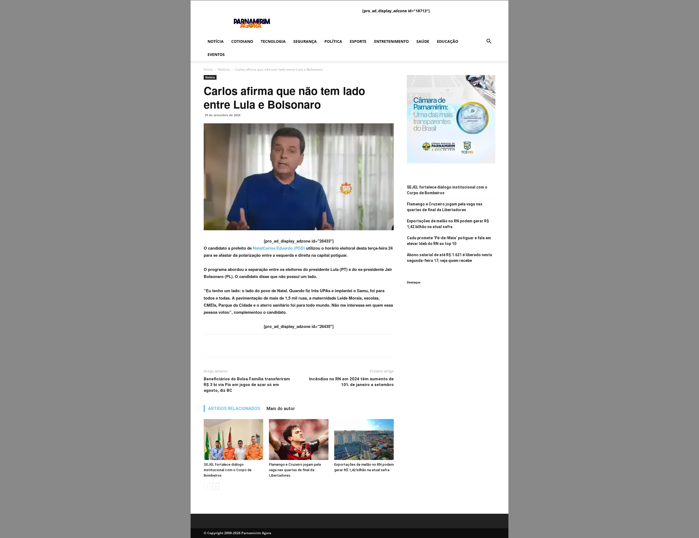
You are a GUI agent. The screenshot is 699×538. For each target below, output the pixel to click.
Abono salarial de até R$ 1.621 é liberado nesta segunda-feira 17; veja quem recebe (449, 258)
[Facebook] (209, 345)
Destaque (413, 282)
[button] (488, 41)
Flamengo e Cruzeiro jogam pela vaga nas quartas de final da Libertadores (295, 469)
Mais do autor (280, 408)
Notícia (216, 41)
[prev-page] (207, 486)
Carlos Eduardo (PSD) (284, 248)
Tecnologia (273, 41)
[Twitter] (221, 345)
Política (333, 41)
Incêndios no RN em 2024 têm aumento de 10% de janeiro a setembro (351, 381)
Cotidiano (242, 41)
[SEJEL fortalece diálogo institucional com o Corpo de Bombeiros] (233, 439)
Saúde (422, 41)
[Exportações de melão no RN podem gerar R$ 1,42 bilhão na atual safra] (364, 439)
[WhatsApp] (234, 345)
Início (208, 69)
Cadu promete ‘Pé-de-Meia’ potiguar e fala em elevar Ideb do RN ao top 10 (449, 241)
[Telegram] (246, 345)
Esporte (358, 41)
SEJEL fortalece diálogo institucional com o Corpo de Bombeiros (227, 469)
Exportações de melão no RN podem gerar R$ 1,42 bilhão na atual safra (448, 224)
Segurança (305, 41)
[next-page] (215, 486)
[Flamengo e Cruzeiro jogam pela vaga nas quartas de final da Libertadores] (298, 439)
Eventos (216, 54)
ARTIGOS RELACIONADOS (234, 408)
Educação (447, 41)
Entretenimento (391, 41)
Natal (257, 248)
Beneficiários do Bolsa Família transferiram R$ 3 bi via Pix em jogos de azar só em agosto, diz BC (247, 384)
